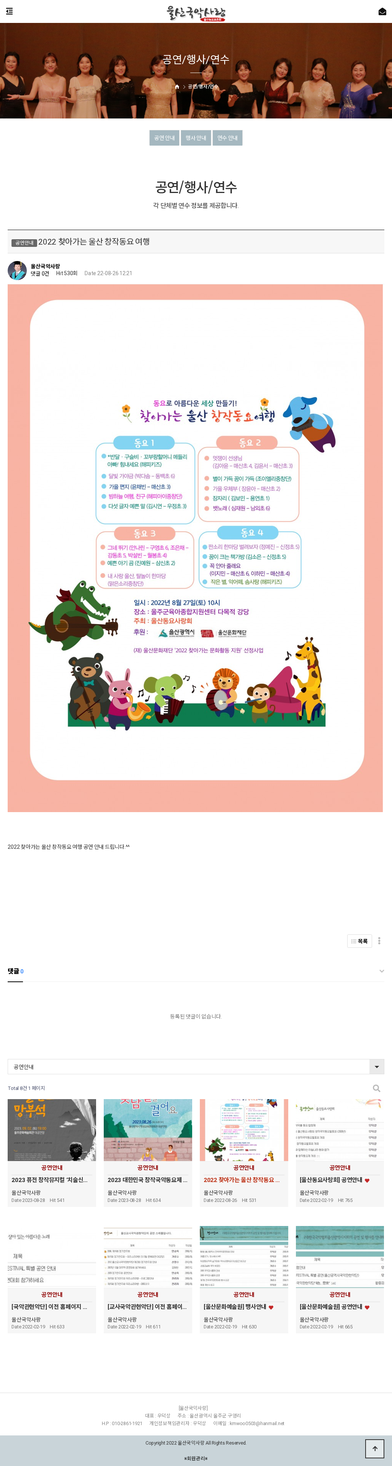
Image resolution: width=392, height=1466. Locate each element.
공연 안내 (164, 138)
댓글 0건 (40, 274)
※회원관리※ (196, 1458)
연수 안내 (227, 138)
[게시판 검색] (376, 1088)
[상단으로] (374, 1448)
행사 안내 (196, 138)
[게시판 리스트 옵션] (379, 941)
